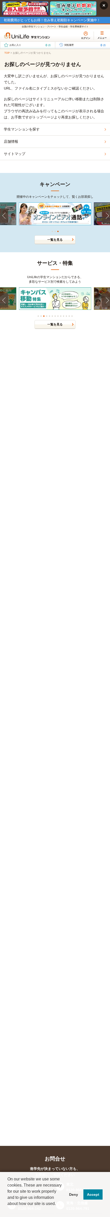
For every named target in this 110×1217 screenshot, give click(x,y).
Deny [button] (73, 1194)
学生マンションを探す (22, 129)
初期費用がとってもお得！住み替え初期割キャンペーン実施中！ (52, 20)
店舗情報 (11, 141)
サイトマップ (14, 154)
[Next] (106, 216)
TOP (7, 52)
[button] (8, 1210)
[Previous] (4, 216)
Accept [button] (93, 1194)
